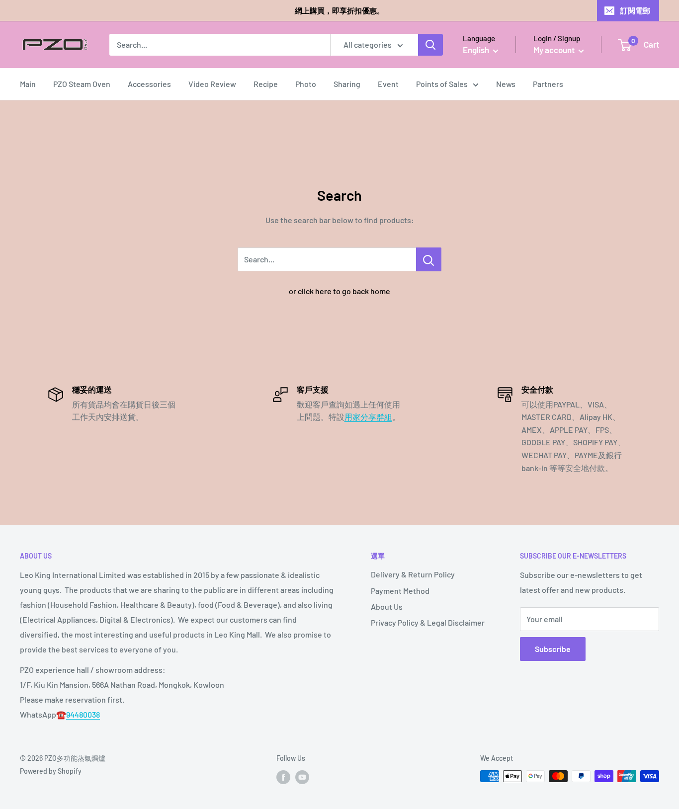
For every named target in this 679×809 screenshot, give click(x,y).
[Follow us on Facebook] (283, 777)
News (505, 83)
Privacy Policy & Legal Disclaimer (428, 622)
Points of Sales (442, 83)
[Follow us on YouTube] (302, 777)
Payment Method (400, 590)
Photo (305, 83)
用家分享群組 (368, 416)
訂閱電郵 (635, 10)
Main (28, 83)
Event (388, 83)
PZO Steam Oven (81, 83)
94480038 (83, 714)
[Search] (430, 45)
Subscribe (553, 648)
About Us (387, 606)
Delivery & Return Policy (413, 574)
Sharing (347, 83)
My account (554, 50)
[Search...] (428, 259)
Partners (548, 83)
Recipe (266, 83)
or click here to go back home (339, 291)
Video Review (212, 83)
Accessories (149, 83)
